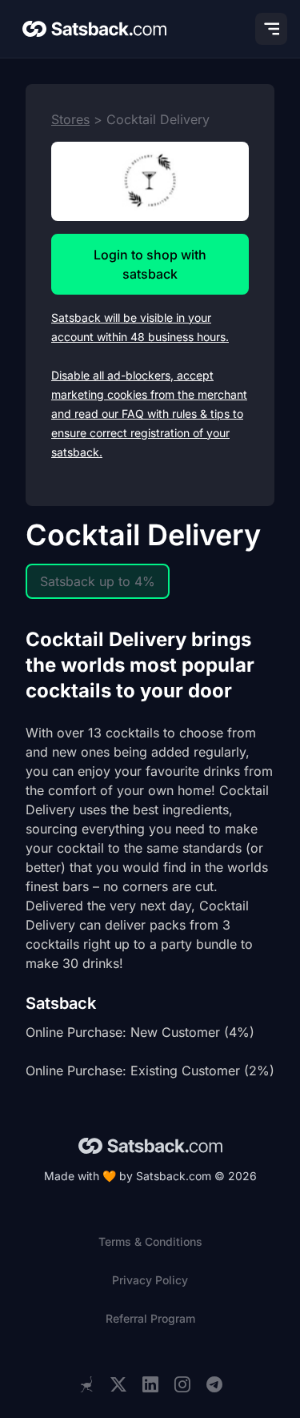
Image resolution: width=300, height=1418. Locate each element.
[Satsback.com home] (94, 28)
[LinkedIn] (150, 1384)
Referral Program (150, 1318)
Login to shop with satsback (150, 264)
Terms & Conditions (150, 1241)
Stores (70, 119)
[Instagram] (182, 1384)
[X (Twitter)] (118, 1384)
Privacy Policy (150, 1280)
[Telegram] (214, 1384)
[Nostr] (86, 1384)
